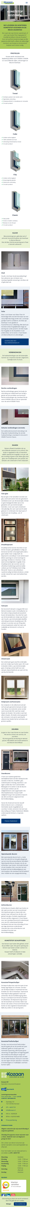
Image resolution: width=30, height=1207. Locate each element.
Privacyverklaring (11, 1120)
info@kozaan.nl (11, 1110)
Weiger (8, 1204)
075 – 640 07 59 (11, 1107)
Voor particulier (6, 1096)
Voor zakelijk (17, 1096)
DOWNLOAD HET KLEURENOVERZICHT (12, 342)
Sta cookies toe (20, 1204)
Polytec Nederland (11, 821)
